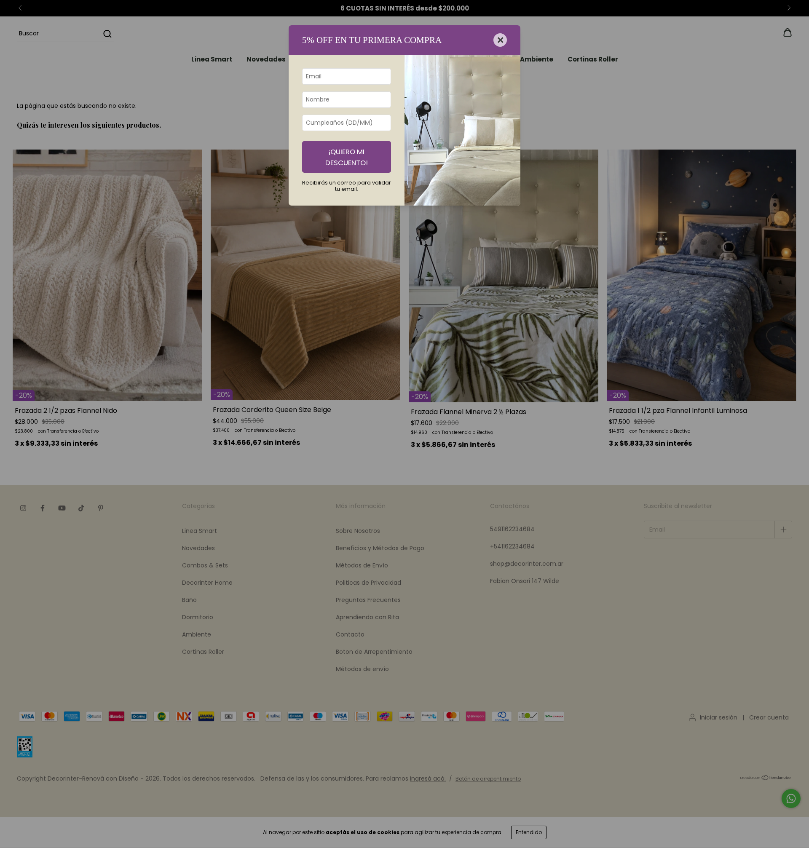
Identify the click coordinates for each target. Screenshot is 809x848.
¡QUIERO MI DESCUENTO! (346, 157)
